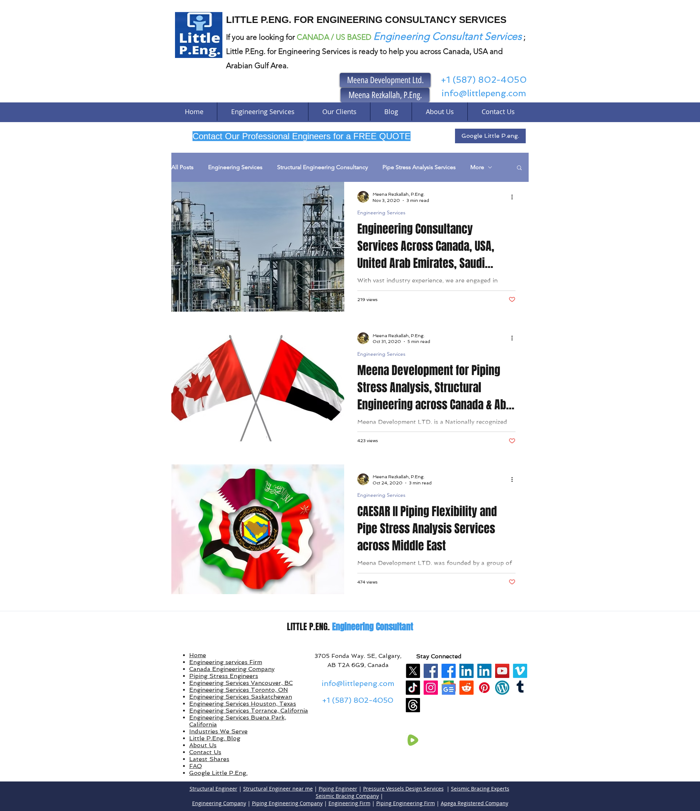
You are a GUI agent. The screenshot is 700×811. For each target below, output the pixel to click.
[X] (413, 671)
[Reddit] (466, 688)
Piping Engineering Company (287, 803)
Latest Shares (209, 759)
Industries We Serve (218, 731)
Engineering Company (219, 803)
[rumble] (413, 740)
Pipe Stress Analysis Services (419, 167)
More (477, 167)
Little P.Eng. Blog (214, 738)
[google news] (449, 688)
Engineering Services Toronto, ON (238, 689)
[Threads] (413, 705)
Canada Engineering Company (232, 669)
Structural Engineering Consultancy (322, 167)
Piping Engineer (338, 788)
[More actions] (514, 196)
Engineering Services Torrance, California (248, 710)
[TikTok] (413, 688)
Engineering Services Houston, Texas (242, 703)
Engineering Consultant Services (447, 36)
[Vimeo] (520, 671)
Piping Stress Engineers (223, 675)
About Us (203, 745)
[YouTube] (502, 671)
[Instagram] (431, 688)
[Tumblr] (520, 688)
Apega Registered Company (474, 803)
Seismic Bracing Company (347, 795)
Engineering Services (235, 167)
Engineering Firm (349, 803)
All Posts (182, 167)
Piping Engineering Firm (405, 803)
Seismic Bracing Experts (480, 788)
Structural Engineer (213, 788)
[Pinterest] (484, 688)
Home (197, 655)
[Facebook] (431, 671)
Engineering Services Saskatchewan (240, 696)
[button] (519, 168)
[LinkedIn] (466, 671)
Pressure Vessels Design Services (403, 788)
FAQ (195, 766)
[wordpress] (502, 688)
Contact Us (205, 752)
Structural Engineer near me (278, 788)
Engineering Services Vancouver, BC (241, 682)
